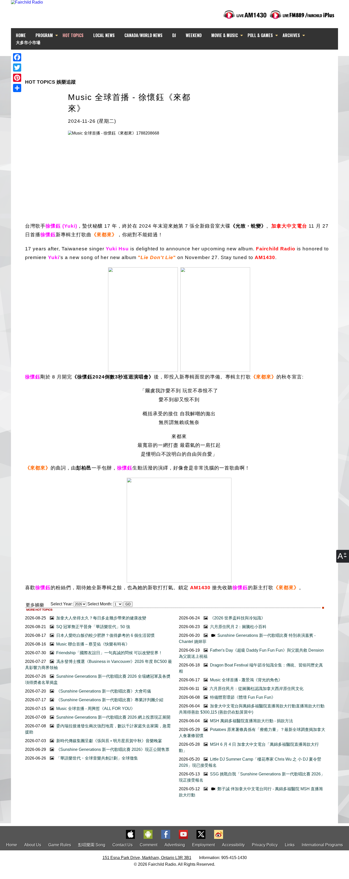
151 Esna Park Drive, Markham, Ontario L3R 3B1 (146, 857)
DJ (174, 35)
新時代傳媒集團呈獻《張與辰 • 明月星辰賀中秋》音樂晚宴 (108, 741)
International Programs (322, 845)
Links (290, 845)
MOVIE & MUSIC (224, 35)
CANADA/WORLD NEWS (143, 35)
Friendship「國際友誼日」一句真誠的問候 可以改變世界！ (108, 653)
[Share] (17, 88)
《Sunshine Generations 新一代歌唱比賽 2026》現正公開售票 (112, 749)
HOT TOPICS (73, 35)
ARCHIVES (291, 35)
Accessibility (233, 845)
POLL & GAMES (260, 35)
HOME (21, 35)
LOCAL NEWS (104, 35)
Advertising (175, 845)
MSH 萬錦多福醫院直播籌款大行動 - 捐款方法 (251, 721)
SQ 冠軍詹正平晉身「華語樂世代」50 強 (92, 627)
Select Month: (99, 604)
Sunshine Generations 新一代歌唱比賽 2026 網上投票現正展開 (112, 717)
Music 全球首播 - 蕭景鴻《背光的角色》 (245, 680)
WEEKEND (194, 35)
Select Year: (62, 604)
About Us (32, 845)
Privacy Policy (265, 845)
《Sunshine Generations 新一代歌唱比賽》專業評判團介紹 (109, 700)
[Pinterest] (17, 78)
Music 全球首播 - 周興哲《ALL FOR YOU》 (95, 708)
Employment (203, 845)
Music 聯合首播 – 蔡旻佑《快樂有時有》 (92, 644)
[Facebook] (17, 57)
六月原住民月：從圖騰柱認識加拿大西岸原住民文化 (256, 688)
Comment (148, 845)
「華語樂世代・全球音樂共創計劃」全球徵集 (96, 758)
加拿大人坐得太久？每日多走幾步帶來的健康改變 (100, 618)
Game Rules (59, 845)
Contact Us (122, 845)
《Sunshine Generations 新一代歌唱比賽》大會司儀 (103, 691)
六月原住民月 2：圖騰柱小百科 (237, 627)
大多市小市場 (28, 42)
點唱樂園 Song (92, 845)
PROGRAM (44, 35)
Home (11, 845)
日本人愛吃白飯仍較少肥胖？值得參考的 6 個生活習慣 (105, 635)
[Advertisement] (179, 58)
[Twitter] (17, 67)
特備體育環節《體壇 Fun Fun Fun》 (242, 697)
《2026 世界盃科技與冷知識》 (237, 618)
